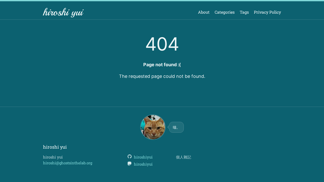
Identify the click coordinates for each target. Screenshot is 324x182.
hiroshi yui (63, 12)
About (204, 12)
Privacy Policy (267, 12)
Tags (244, 12)
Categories (225, 12)
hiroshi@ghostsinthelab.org (67, 162)
